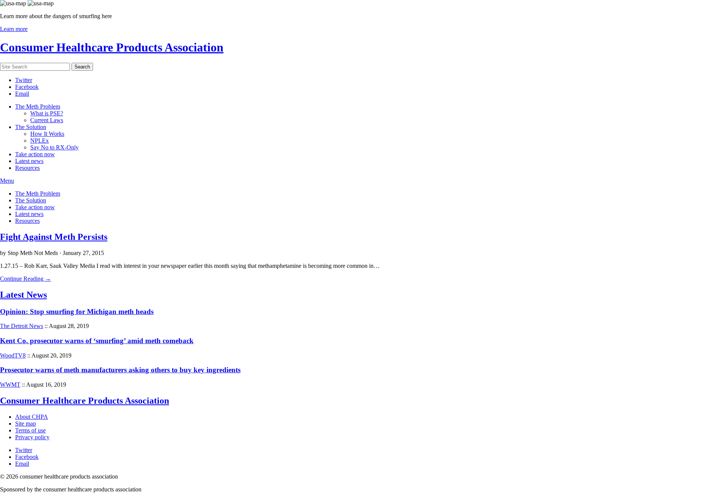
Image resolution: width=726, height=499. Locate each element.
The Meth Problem (37, 106)
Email (22, 93)
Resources (27, 168)
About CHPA (31, 417)
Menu (7, 180)
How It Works (47, 134)
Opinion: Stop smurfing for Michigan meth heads (77, 312)
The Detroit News (21, 326)
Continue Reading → (25, 278)
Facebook (27, 87)
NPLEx (39, 140)
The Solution (30, 127)
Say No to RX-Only (54, 147)
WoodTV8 (13, 355)
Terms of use (30, 430)
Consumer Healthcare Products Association (111, 47)
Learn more (14, 29)
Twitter (23, 80)
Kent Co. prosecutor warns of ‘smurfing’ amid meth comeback (97, 341)
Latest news (29, 161)
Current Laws (46, 120)
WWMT (10, 384)
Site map (25, 423)
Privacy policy (32, 437)
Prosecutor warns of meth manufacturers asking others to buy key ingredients (120, 370)
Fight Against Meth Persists (53, 237)
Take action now (35, 154)
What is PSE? (46, 113)
